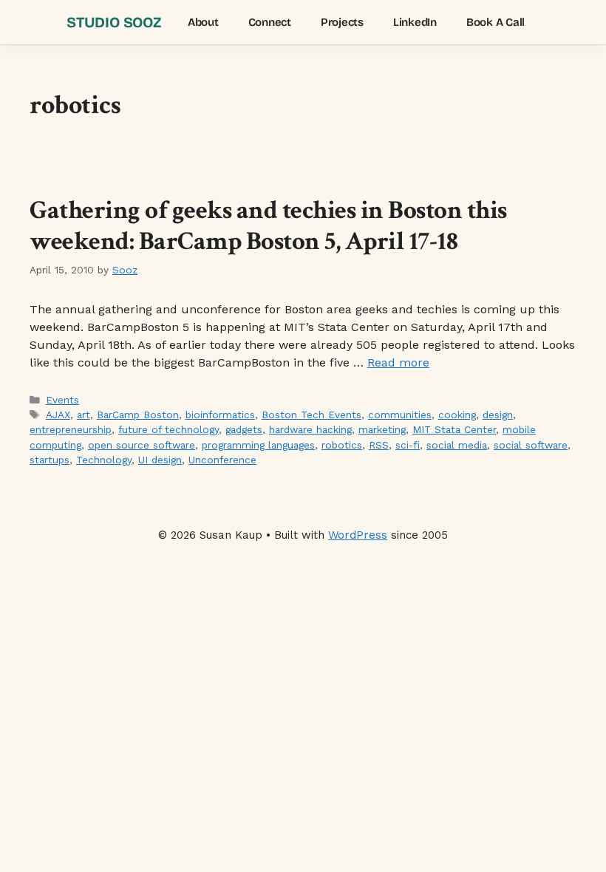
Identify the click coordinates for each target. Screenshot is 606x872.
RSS (379, 445)
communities (400, 414)
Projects (342, 22)
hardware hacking (310, 429)
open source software (141, 445)
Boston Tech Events (311, 414)
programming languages (258, 445)
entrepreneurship (71, 429)
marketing (382, 429)
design (498, 414)
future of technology (168, 429)
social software (531, 445)
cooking (457, 414)
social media (456, 445)
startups (49, 460)
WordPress (357, 535)
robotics (341, 445)
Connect (269, 22)
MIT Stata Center (454, 429)
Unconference (222, 460)
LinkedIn (415, 22)
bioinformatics (220, 414)
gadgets (243, 429)
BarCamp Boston (138, 414)
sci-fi (407, 445)
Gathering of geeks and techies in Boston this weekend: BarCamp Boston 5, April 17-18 (268, 226)
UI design (160, 460)
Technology (104, 460)
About (203, 22)
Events (62, 400)
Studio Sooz (114, 22)
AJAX (58, 414)
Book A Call (495, 22)
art (83, 414)
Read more (398, 362)
